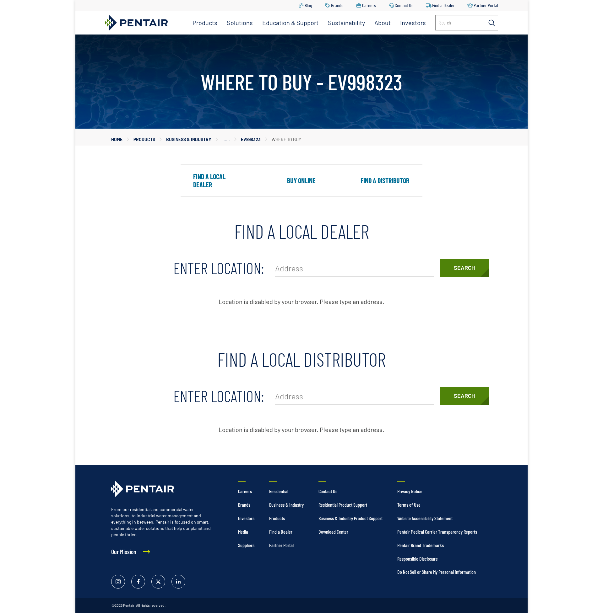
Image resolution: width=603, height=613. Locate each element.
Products (205, 22)
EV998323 (251, 139)
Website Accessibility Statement (425, 518)
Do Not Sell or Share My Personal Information (436, 572)
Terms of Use (409, 505)
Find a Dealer (443, 5)
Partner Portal (486, 5)
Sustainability (346, 22)
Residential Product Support (342, 505)
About (382, 22)
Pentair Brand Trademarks (420, 545)
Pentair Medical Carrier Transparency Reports (437, 532)
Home (116, 139)
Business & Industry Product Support (350, 518)
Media (243, 532)
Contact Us (404, 5)
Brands (337, 5)
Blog (308, 5)
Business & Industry (188, 139)
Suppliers (246, 545)
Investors (413, 22)
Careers (369, 5)
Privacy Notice (409, 491)
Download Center (333, 532)
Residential (278, 491)
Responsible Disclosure (417, 559)
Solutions (240, 22)
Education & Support (290, 22)
